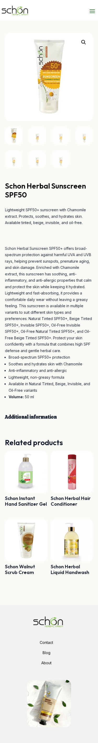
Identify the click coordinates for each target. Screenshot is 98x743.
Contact (46, 642)
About (46, 663)
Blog (46, 652)
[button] (83, 42)
